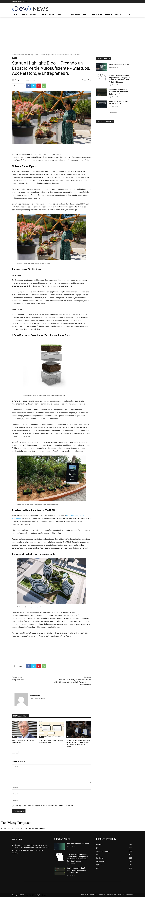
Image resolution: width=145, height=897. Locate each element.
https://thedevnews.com (37, 698)
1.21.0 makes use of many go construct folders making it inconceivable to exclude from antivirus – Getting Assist (72, 682)
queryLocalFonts (18, 680)
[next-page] (17, 752)
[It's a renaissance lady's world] (101, 67)
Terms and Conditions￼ (125, 895)
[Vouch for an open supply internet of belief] (101, 104)
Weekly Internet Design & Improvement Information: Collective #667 (118, 92)
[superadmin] (13, 80)
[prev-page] (13, 752)
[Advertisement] (72, 34)
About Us (93, 895)
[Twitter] (33, 86)
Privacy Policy (111, 895)
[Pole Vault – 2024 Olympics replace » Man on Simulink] (51, 729)
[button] (130, 14)
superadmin (21, 80)
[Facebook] (28, 86)
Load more (113, 113)
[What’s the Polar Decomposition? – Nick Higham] (24, 729)
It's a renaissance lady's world (120, 64)
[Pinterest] (38, 86)
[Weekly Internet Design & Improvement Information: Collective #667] (101, 92)
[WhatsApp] (44, 86)
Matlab (19, 55)
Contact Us (84, 895)
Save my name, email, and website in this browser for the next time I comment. (44, 806)
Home (14, 55)
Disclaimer (101, 895)
